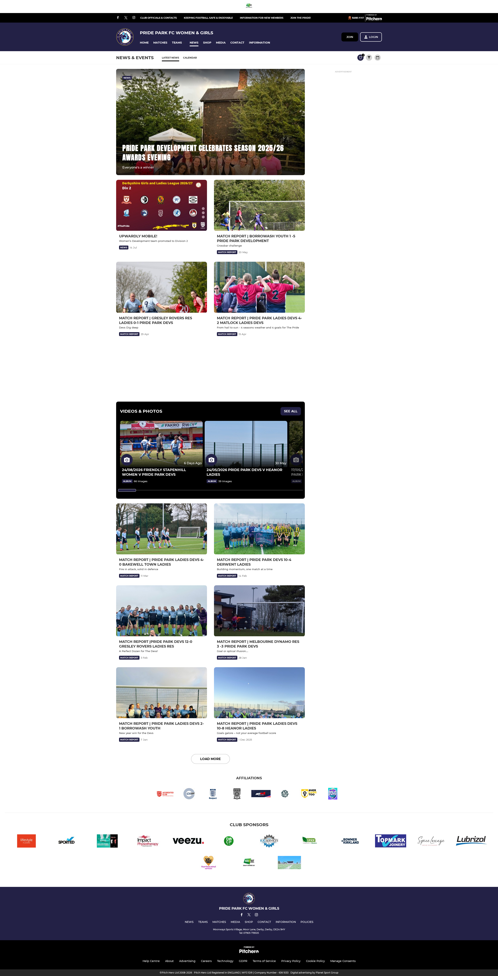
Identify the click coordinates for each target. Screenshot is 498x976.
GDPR (243, 961)
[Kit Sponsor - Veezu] (188, 841)
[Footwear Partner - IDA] (107, 841)
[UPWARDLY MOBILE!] (161, 205)
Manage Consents (343, 961)
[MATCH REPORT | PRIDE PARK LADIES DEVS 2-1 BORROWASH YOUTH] (161, 692)
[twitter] (125, 18)
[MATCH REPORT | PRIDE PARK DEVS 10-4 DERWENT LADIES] (259, 529)
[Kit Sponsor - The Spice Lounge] (431, 841)
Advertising (187, 961)
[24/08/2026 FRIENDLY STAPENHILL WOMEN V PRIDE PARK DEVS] (161, 444)
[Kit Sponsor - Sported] (66, 841)
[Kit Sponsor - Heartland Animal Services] (208, 863)
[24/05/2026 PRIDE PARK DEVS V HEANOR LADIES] (246, 444)
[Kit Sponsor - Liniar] (309, 841)
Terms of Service (264, 961)
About (169, 961)
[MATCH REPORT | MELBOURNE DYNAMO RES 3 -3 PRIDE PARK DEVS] (259, 610)
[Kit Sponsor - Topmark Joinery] (390, 841)
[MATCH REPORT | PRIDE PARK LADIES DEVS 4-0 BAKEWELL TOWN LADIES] (161, 529)
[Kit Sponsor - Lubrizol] (471, 841)
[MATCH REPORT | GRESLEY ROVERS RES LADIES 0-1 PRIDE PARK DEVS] (161, 287)
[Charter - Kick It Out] (249, 6)
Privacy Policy (291, 961)
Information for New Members (261, 17)
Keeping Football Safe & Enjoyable (208, 17)
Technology (225, 961)
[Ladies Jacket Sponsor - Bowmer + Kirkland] (350, 841)
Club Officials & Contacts (158, 17)
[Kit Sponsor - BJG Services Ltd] (269, 841)
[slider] (127, 490)
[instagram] (134, 17)
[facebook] (118, 17)
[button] (144, 43)
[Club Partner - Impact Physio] (147, 841)
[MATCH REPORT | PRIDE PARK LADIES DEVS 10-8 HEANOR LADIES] (259, 692)
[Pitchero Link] (374, 19)
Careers (206, 961)
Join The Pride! (300, 17)
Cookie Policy (315, 961)
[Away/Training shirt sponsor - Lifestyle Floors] (26, 841)
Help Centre (151, 961)
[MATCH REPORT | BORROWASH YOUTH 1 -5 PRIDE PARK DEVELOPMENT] (259, 205)
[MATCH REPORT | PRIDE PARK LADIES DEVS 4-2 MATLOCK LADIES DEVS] (259, 287)
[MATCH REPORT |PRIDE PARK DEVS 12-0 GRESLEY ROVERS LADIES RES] (161, 610)
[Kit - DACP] (228, 841)
